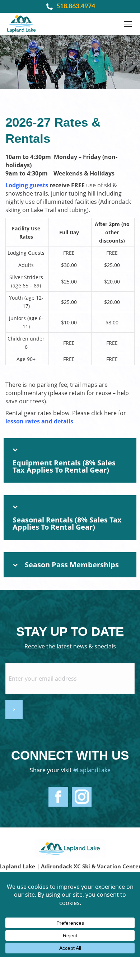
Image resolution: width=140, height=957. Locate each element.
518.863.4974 (75, 6)
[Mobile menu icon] (128, 24)
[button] (70, 460)
